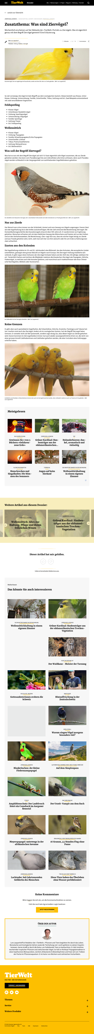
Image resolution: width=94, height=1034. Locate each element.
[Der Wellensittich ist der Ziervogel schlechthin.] (47, 317)
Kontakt (81, 3)
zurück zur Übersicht (15, 12)
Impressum (35, 1026)
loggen (29, 900)
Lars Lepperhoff (15, 40)
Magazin (68, 3)
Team (23, 1026)
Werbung (75, 3)
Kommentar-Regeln (9, 1026)
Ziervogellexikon (48, 19)
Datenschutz (44, 1026)
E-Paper (62, 3)
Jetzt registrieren (47, 910)
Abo (48, 3)
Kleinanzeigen (54, 3)
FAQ (18, 1026)
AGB (29, 1026)
